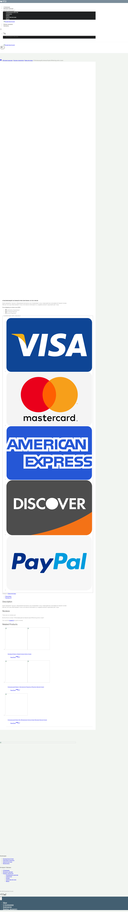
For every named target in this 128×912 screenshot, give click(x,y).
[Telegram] (3, 2)
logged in (11, 620)
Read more (13, 657)
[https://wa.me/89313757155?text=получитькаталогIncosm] (5, 2)
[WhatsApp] (3, 895)
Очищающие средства (12, 12)
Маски (7, 19)
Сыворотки (9, 876)
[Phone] (5, 895)
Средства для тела (11, 17)
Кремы (8, 878)
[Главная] (1, 60)
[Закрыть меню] (1, 898)
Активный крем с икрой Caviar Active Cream (19, 654)
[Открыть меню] (2, 47)
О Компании (7, 7)
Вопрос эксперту (8, 24)
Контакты (6, 26)
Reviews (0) (8, 598)
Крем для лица (12, 593)
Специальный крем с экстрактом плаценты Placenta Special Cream (26, 687)
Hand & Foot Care (7, 862)
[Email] (4, 895)
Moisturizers (6, 863)
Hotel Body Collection (8, 860)
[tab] (49, 596)
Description (8, 596)
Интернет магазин (8, 8)
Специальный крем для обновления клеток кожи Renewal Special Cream (27, 719)
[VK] (1, 2)
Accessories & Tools (8, 859)
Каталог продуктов (8, 873)
